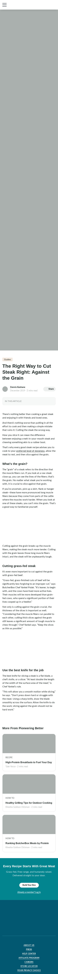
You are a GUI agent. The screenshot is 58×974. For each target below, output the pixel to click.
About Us (29, 945)
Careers (29, 962)
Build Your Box (29, 885)
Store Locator (29, 966)
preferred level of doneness (30, 451)
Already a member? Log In (29, 892)
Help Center (29, 954)
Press (29, 950)
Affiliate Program (29, 958)
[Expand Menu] (4, 5)
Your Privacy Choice (29, 970)
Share (51, 389)
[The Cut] (23, 4)
